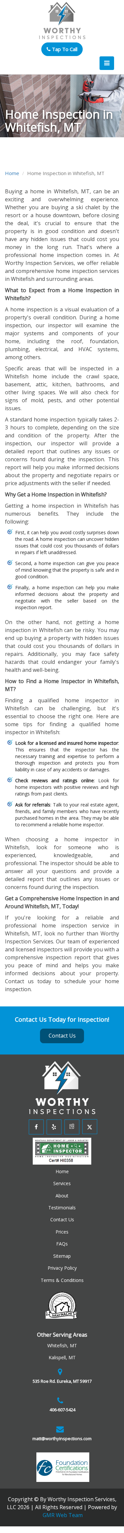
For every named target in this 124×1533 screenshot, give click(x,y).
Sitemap (62, 1256)
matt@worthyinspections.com (62, 1438)
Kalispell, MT (62, 1357)
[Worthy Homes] (62, 1087)
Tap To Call (64, 49)
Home (12, 173)
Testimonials (62, 1207)
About (62, 1195)
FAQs (62, 1244)
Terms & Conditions (62, 1280)
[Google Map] (71, 1126)
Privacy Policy (62, 1268)
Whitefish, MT (62, 1345)
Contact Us (62, 1035)
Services (62, 1183)
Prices (62, 1232)
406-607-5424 (62, 1410)
